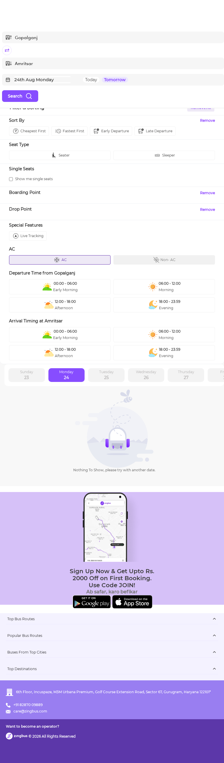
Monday (66, 375)
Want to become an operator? (32, 726)
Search (15, 96)
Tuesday (106, 375)
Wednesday (146, 375)
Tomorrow (115, 79)
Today (91, 79)
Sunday (26, 375)
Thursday (186, 375)
